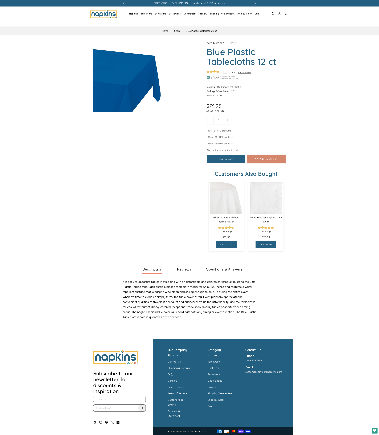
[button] (133, 14)
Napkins (133, 13)
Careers (172, 380)
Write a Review (244, 72)
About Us (173, 355)
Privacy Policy (176, 387)
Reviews (184, 269)
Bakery (203, 13)
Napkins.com (201, 431)
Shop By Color (244, 13)
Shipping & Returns (179, 368)
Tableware (146, 13)
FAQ (170, 374)
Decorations (190, 13)
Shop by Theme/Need (220, 393)
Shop (177, 30)
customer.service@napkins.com (263, 371)
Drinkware (160, 13)
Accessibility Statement (175, 413)
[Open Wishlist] (375, 431)
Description (152, 269)
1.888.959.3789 (253, 360)
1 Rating (231, 72)
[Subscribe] (142, 408)
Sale (257, 13)
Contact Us (174, 361)
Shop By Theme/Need (222, 13)
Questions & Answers (224, 269)
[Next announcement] (255, 3)
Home (165, 30)
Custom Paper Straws (176, 402)
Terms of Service (177, 393)
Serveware (175, 13)
